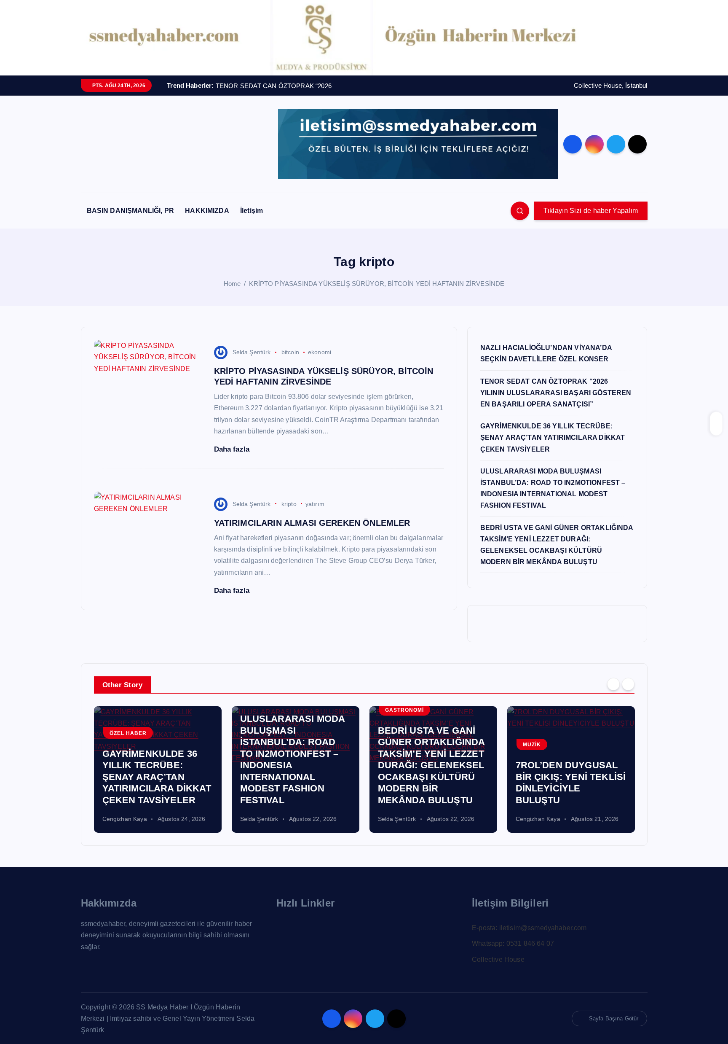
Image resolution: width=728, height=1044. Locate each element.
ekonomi (319, 352)
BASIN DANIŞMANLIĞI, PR (130, 210)
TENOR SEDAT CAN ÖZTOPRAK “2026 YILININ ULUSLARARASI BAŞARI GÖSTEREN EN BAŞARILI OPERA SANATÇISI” (556, 393)
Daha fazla (233, 449)
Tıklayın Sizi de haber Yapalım (590, 210)
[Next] (628, 684)
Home (232, 283)
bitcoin (290, 352)
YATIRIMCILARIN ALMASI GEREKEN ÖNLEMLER (312, 522)
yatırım (314, 503)
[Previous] (613, 684)
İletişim (251, 210)
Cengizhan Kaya (124, 818)
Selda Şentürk (252, 352)
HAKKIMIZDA (207, 210)
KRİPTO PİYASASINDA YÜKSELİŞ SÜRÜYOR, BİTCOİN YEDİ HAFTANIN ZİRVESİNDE (376, 283)
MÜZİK (532, 745)
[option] (158, 769)
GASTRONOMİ (404, 710)
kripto (289, 503)
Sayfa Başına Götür (614, 1018)
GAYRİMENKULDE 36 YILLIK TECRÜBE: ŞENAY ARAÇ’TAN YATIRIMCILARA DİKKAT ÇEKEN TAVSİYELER (552, 437)
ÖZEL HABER (128, 733)
